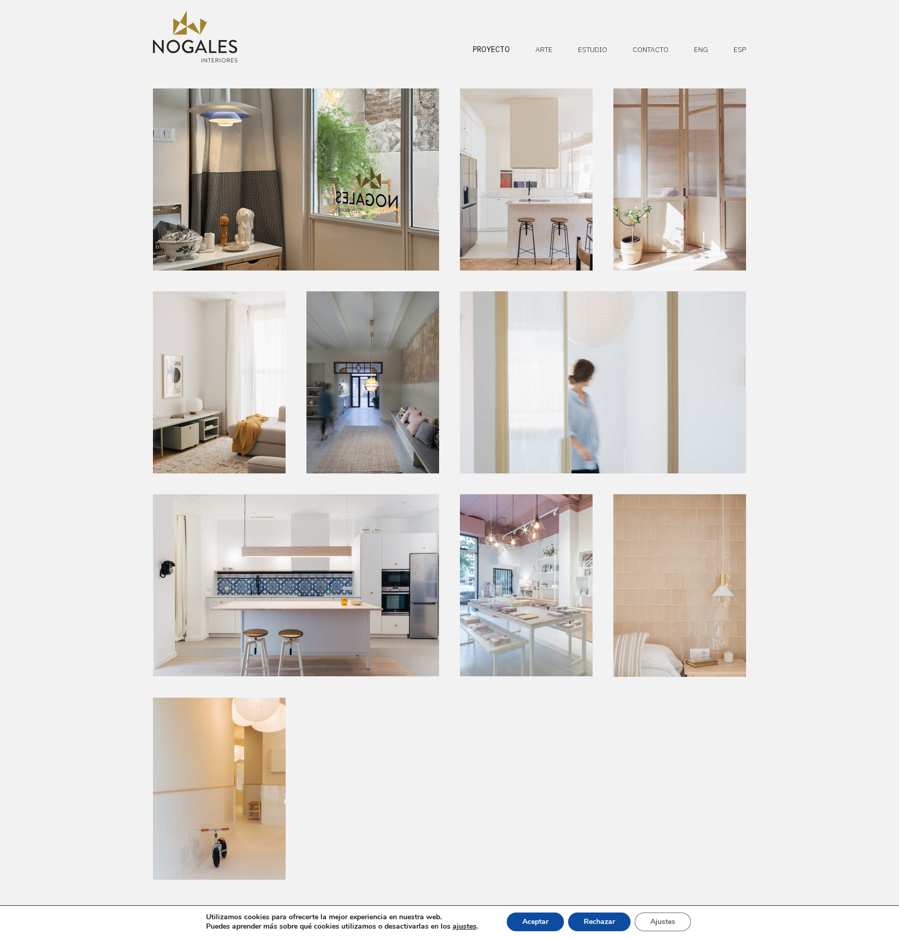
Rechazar (599, 922)
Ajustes (662, 922)
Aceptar (535, 922)
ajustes (465, 926)
